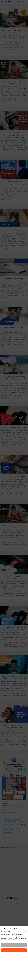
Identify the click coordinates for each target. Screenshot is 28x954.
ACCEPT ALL (14, 950)
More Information (14, 945)
